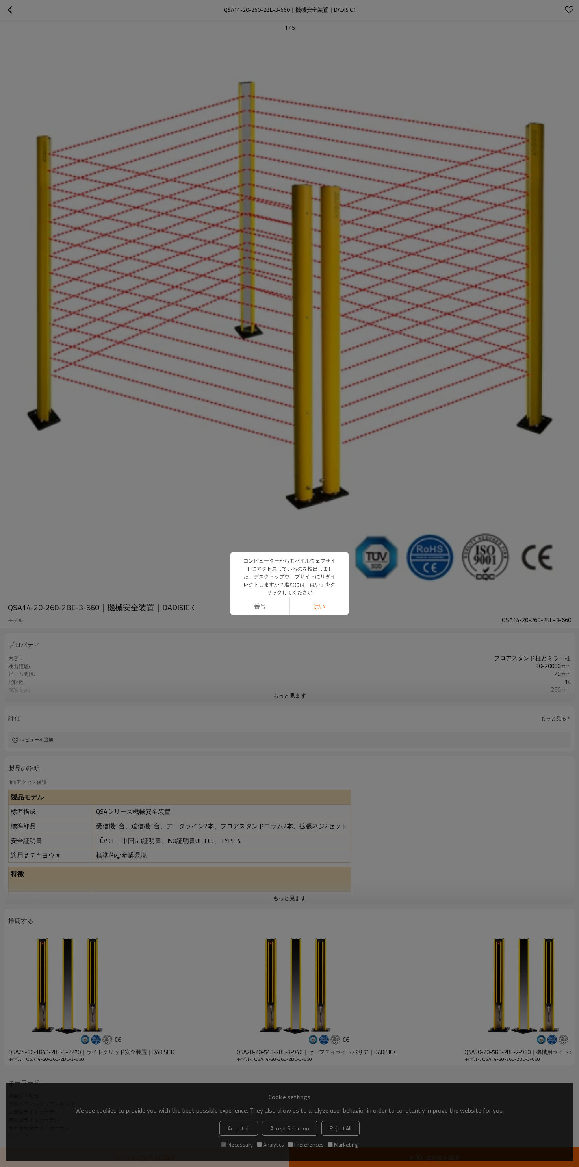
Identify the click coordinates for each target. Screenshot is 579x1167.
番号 (260, 606)
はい (319, 606)
